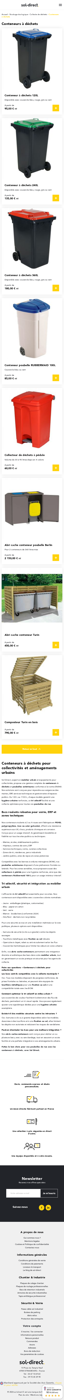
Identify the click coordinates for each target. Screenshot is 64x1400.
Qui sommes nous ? (32, 1238)
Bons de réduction (32, 1351)
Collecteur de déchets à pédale (25, 455)
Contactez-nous (32, 1247)
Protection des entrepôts (32, 1319)
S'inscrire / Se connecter (32, 1331)
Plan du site (24, 1395)
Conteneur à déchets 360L (21, 275)
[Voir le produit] (56, 108)
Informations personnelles (32, 1335)
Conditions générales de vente (32, 1260)
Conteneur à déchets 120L (21, 95)
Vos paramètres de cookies (32, 1354)
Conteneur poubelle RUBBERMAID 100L (30, 365)
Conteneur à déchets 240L (21, 185)
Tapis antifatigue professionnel (32, 1296)
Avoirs (32, 1345)
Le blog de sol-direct (32, 1270)
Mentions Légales (38, 1395)
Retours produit (32, 1338)
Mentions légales (32, 1241)
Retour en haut (32, 749)
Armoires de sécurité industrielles (32, 1293)
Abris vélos (32, 1315)
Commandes (32, 1341)
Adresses (32, 1348)
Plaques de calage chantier (32, 1283)
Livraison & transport (32, 1267)
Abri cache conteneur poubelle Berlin (28, 545)
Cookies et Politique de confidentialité (32, 1244)
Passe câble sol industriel (32, 1309)
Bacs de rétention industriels (32, 1290)
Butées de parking (32, 1312)
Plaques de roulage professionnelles (32, 1286)
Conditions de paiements (32, 1264)
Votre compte (32, 1326)
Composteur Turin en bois (21, 722)
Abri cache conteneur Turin (22, 634)
